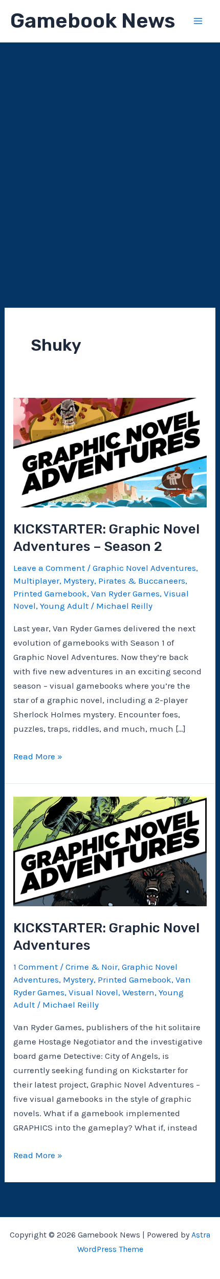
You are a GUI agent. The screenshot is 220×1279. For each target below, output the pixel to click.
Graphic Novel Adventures (144, 568)
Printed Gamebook (50, 593)
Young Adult (64, 606)
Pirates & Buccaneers (141, 580)
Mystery (78, 580)
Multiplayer (36, 580)
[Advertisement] (110, 158)
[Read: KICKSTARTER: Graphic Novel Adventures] (110, 850)
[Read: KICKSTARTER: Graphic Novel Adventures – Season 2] (110, 451)
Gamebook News (92, 21)
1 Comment (35, 967)
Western (138, 992)
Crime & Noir (91, 967)
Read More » (37, 757)
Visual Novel (93, 992)
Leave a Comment (49, 568)
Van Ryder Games (125, 593)
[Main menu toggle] (198, 21)
